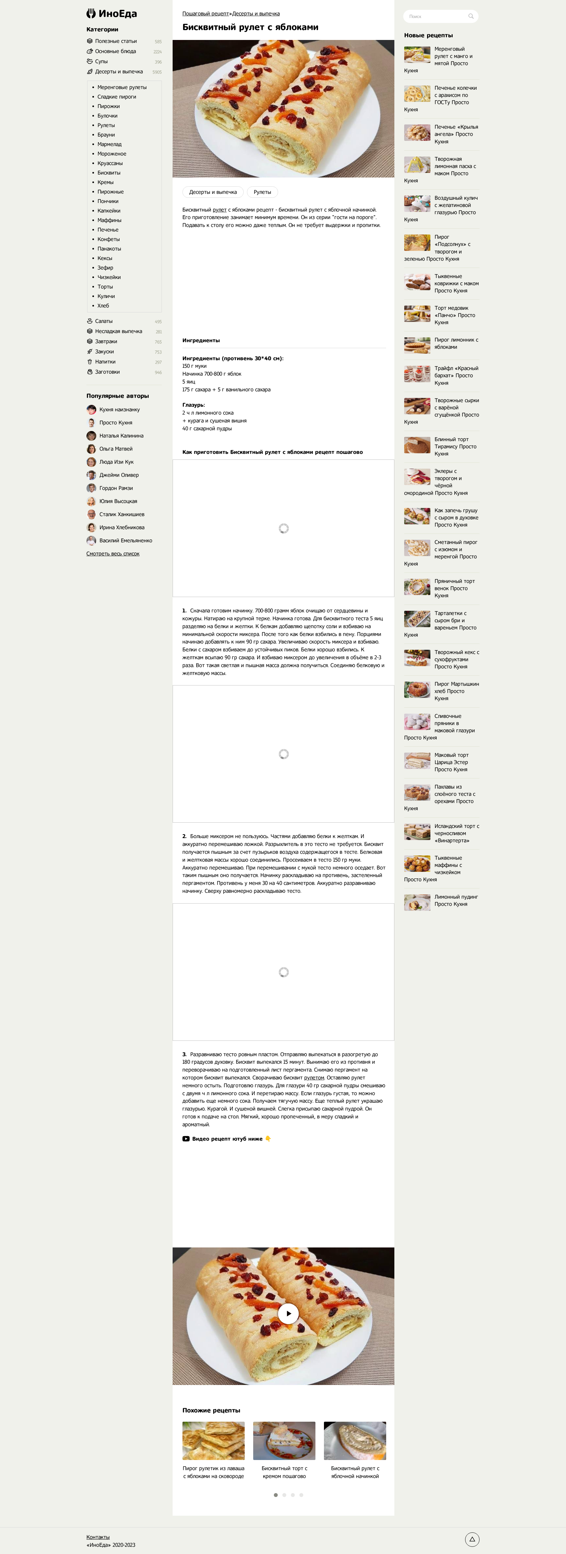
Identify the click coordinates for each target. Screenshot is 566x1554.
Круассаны (110, 163)
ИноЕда (118, 13)
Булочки (108, 116)
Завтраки (106, 341)
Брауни (106, 135)
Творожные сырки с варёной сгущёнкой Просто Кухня (441, 411)
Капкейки (109, 211)
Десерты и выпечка (213, 192)
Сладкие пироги (117, 97)
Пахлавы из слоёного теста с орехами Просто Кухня (439, 798)
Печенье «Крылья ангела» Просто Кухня (456, 134)
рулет (220, 210)
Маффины (110, 220)
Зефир (105, 268)
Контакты (98, 1537)
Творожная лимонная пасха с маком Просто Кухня (440, 170)
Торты (105, 287)
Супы (101, 61)
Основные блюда (115, 51)
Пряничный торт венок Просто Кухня (455, 588)
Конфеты (109, 239)
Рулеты (262, 192)
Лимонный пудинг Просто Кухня (456, 900)
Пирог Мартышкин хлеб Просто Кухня (457, 691)
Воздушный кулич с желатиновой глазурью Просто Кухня (441, 209)
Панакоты (109, 249)
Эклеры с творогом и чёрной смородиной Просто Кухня (436, 482)
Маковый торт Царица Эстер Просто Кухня (452, 762)
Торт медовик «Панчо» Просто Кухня (455, 315)
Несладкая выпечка (118, 331)
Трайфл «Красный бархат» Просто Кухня (457, 375)
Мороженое (112, 154)
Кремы (106, 182)
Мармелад (110, 144)
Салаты (104, 321)
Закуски (104, 351)
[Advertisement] (283, 283)
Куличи (106, 296)
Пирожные (111, 192)
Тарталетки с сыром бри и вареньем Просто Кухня (440, 624)
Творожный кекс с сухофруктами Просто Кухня (457, 659)
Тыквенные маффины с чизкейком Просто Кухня (433, 869)
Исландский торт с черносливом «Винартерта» (457, 833)
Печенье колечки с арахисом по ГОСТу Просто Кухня (440, 99)
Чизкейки (109, 277)
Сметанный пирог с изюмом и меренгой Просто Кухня (441, 553)
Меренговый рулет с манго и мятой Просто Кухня (438, 60)
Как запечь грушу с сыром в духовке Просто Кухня (457, 517)
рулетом (314, 1078)
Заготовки (107, 372)
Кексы (105, 258)
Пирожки (109, 106)
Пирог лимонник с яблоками (456, 343)
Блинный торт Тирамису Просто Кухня (456, 446)
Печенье (108, 230)
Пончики (108, 201)
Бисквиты (109, 173)
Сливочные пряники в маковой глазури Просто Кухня (439, 727)
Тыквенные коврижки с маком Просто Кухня (457, 283)
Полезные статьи (116, 41)
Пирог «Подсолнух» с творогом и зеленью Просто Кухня (437, 248)
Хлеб (103, 306)
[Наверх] (472, 1539)
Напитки (105, 362)
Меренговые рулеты (122, 87)
